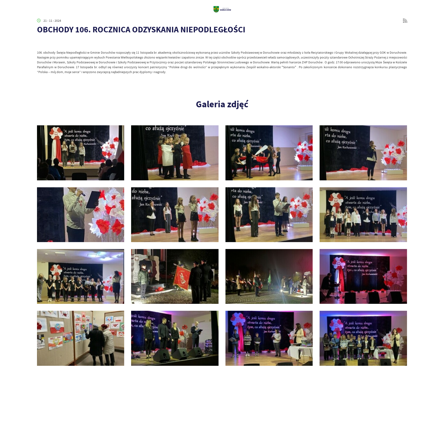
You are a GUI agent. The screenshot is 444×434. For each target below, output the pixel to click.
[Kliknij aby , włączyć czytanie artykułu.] (40, 43)
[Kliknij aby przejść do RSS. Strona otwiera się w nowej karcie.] (405, 20)
